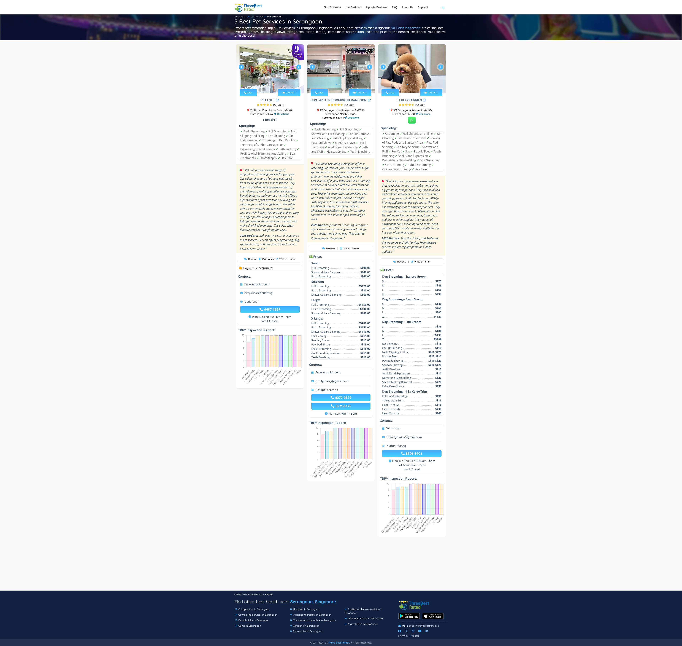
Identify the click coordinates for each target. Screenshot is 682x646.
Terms (416, 636)
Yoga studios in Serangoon (363, 624)
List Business (353, 7)
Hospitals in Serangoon (306, 609)
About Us (407, 7)
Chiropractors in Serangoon (253, 609)
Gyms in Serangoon (249, 625)
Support (423, 7)
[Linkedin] (427, 631)
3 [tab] (269, 84)
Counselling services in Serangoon (257, 614)
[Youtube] (419, 631)
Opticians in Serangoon (306, 625)
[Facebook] (399, 631)
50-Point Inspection (406, 28)
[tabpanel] (270, 68)
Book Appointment (256, 284)
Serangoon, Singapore (313, 601)
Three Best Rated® (338, 642)
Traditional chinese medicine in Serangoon (363, 611)
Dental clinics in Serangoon (253, 620)
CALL (249, 92)
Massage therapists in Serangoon (312, 614)
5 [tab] (275, 84)
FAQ (394, 7)
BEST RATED (241, 16)
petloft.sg (251, 301)
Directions (282, 114)
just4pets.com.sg (327, 390)
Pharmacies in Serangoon (307, 631)
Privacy (403, 636)
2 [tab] (266, 84)
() (279, 104)
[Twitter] (406, 631)
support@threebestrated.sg (424, 625)
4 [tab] (272, 84)
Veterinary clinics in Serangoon (365, 618)
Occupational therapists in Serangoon (314, 620)
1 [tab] (263, 84)
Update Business (376, 7)
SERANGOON (257, 16)
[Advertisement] (341, 565)
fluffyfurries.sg (396, 445)
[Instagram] (413, 631)
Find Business (332, 7)
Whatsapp (393, 428)
